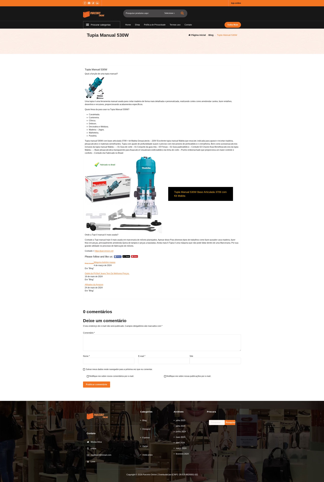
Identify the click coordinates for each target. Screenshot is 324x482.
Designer (146, 429)
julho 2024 (180, 426)
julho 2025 (180, 420)
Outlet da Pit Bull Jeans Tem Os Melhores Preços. (107, 273)
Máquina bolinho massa (104, 262)
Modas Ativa (96, 442)
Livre (93, 461)
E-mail (141, 356)
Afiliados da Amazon (94, 285)
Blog (211, 35)
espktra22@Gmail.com (101, 455)
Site (191, 356)
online (93, 448)
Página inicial (198, 35)
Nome (86, 356)
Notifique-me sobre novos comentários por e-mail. (111, 376)
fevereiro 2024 (182, 454)
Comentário (89, 333)
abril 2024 (180, 443)
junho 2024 (181, 431)
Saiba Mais (232, 25)
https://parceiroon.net (104, 251)
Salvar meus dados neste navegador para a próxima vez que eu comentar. (119, 369)
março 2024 (181, 448)
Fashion (146, 438)
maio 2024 (180, 437)
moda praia (147, 455)
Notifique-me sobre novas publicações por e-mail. (189, 376)
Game (145, 446)
